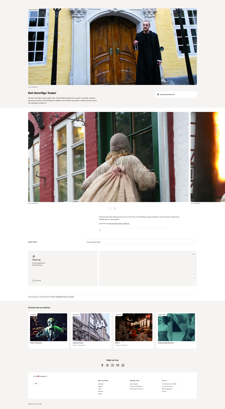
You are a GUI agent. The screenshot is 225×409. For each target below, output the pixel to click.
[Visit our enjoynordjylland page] (102, 365)
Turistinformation (167, 386)
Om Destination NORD (169, 384)
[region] (148, 268)
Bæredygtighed (167, 389)
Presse (164, 391)
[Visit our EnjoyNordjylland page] (112, 365)
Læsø (99, 389)
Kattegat (100, 384)
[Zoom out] (194, 283)
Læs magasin (134, 384)
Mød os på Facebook (136, 389)
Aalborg (100, 391)
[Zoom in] (194, 278)
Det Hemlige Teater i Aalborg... (119, 223)
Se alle (100, 394)
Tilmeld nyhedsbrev (136, 386)
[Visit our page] (107, 365)
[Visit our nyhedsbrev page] (117, 365)
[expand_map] (193, 254)
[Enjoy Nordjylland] (40, 376)
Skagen (100, 386)
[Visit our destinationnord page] (122, 365)
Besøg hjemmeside (166, 94)
